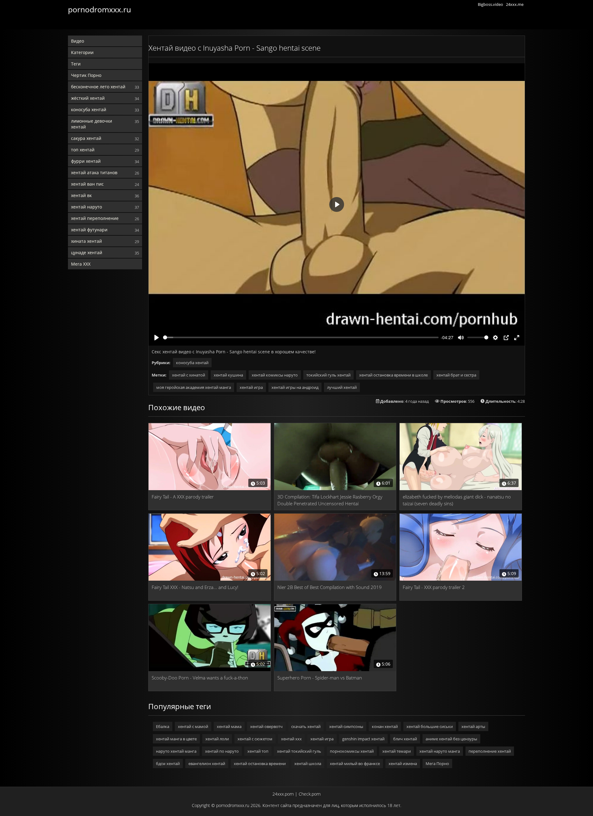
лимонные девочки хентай (91, 124)
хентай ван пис (87, 184)
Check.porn (310, 794)
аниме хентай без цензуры (451, 739)
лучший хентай (342, 387)
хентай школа (307, 763)
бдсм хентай (168, 763)
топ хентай (83, 150)
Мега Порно (437, 763)
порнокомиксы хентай (352, 751)
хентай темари (396, 751)
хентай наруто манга (439, 751)
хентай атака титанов (94, 172)
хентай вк (81, 195)
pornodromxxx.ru (99, 9)
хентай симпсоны (346, 726)
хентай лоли (217, 739)
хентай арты (473, 726)
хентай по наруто (222, 751)
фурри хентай (86, 161)
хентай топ (257, 751)
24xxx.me (515, 4)
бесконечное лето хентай (98, 87)
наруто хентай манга (176, 751)
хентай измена (403, 763)
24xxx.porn (283, 794)
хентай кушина (228, 375)
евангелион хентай (206, 763)
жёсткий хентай (88, 98)
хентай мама (229, 726)
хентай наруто (86, 207)
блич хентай (405, 739)
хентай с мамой (193, 726)
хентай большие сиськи (429, 726)
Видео (77, 41)
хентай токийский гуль (299, 751)
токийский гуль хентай (328, 375)
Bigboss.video (490, 4)
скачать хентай (306, 726)
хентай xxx (291, 739)
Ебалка (162, 726)
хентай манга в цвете (176, 739)
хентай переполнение (95, 218)
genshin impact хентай (363, 739)
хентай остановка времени (260, 763)
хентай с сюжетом (255, 739)
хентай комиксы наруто (275, 375)
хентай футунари (89, 230)
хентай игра (251, 387)
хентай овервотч (266, 726)
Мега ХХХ (80, 264)
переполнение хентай (490, 751)
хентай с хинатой (188, 375)
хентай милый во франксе (355, 763)
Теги (76, 64)
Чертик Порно (86, 75)
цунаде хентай (86, 252)
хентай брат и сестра (456, 375)
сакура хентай (86, 138)
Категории (82, 52)
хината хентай (86, 241)
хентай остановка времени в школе (393, 375)
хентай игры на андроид (294, 387)
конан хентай (385, 726)
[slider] (301, 337)
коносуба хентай (88, 109)
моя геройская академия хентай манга (193, 387)
